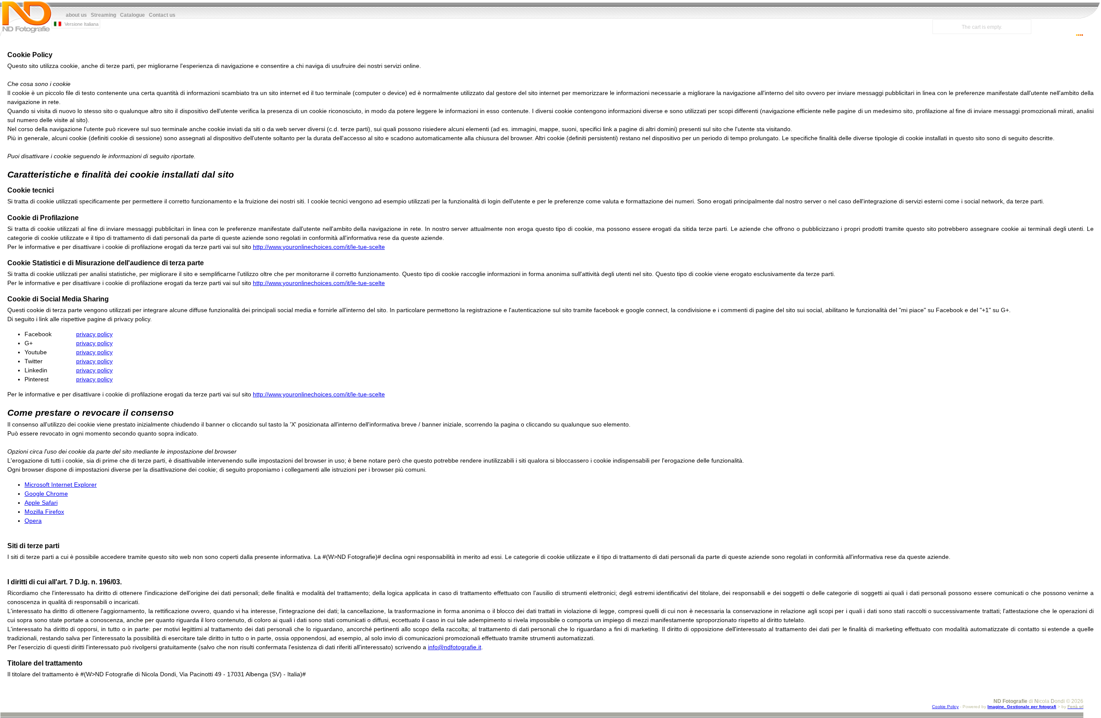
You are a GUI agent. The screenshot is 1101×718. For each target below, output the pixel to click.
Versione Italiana (80, 24)
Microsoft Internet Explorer (61, 484)
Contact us (162, 15)
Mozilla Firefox (44, 511)
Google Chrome (46, 493)
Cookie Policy (945, 706)
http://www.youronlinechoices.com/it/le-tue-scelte (319, 246)
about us (76, 15)
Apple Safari (41, 502)
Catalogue (132, 15)
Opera (33, 520)
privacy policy (94, 334)
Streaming (103, 15)
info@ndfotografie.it (454, 647)
